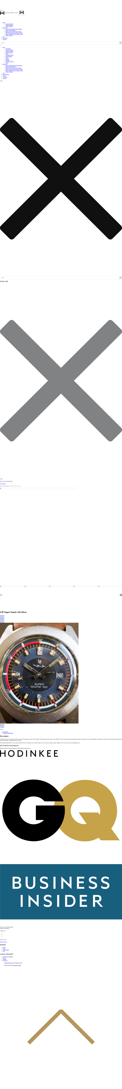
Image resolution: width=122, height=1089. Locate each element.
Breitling (8, 60)
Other (7, 63)
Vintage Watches (9, 24)
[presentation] (1, 595)
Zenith (7, 57)
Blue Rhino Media (17, 965)
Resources (5, 27)
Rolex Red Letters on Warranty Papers (14, 33)
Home (1, 486)
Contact (4, 39)
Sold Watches (6, 74)
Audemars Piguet (9, 55)
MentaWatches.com (9, 963)
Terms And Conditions (8, 956)
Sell (4, 36)
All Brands (8, 48)
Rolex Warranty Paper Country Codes (14, 34)
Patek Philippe (9, 56)
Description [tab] (5, 731)
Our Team (5, 38)
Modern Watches (9, 25)
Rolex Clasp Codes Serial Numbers (13, 31)
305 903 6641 (3, 942)
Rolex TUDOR (9, 35)
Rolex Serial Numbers (11, 30)
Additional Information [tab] (8, 733)
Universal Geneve (10, 61)
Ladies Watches (9, 26)
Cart (4, 951)
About (4, 75)
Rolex (7, 53)
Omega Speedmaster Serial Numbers (14, 29)
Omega (7, 59)
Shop (4, 22)
